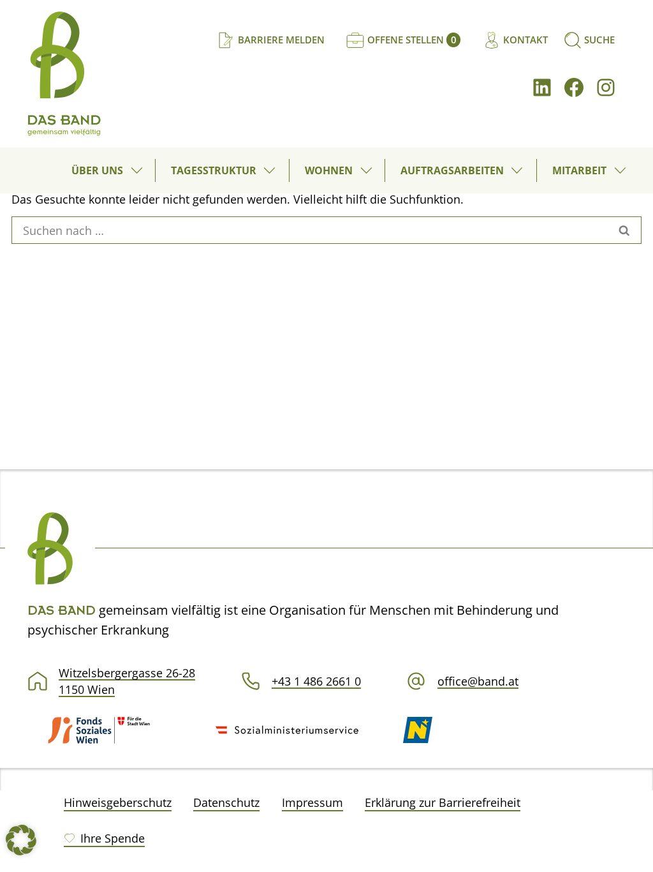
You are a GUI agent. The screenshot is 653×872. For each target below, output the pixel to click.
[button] (139, 170)
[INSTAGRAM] (606, 87)
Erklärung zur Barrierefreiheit (442, 802)
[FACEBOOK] (574, 87)
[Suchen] (625, 230)
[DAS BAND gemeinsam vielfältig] (63, 73)
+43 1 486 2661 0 (316, 681)
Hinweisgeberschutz (118, 802)
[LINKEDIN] (542, 87)
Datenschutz (226, 802)
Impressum (312, 802)
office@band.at (477, 681)
